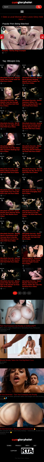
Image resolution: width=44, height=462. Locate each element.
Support (14, 451)
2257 (34, 445)
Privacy (18, 445)
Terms (9, 445)
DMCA (27, 445)
